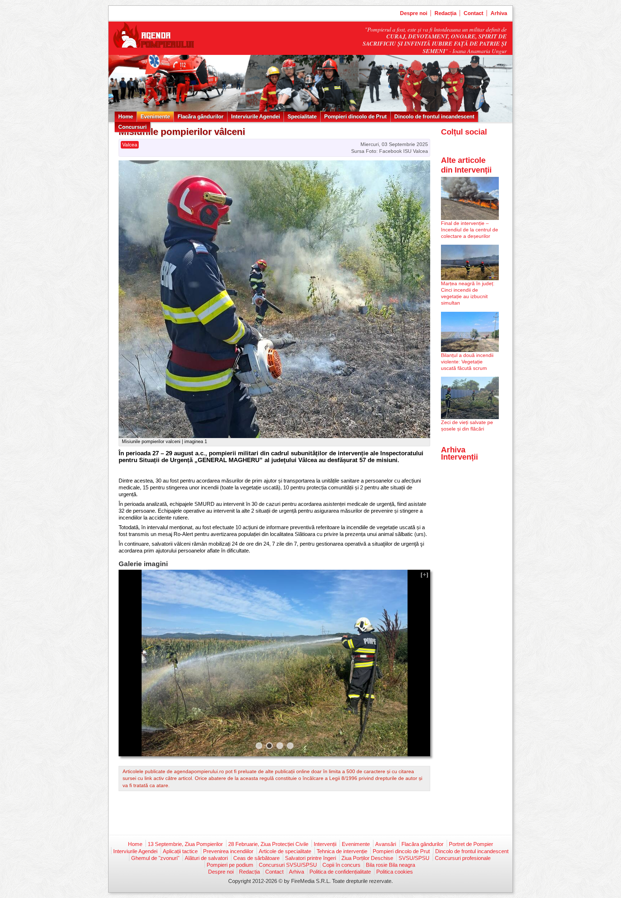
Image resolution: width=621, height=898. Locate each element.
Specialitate (302, 116)
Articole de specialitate (285, 851)
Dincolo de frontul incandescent (434, 116)
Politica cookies (394, 872)
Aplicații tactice (180, 851)
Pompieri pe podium (230, 865)
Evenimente (155, 116)
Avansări (385, 844)
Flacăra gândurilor (201, 116)
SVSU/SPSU (414, 858)
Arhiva (499, 13)
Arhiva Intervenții (459, 453)
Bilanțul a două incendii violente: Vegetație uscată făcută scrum (467, 361)
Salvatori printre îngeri (310, 858)
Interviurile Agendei (255, 116)
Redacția (445, 13)
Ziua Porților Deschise (367, 858)
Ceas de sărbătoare (256, 858)
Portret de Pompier (471, 844)
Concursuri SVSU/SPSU (288, 865)
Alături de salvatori (206, 858)
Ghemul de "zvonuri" (155, 858)
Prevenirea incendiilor (228, 851)
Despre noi (413, 13)
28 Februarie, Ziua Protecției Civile (268, 844)
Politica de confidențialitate (340, 872)
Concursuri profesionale (463, 858)
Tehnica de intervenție (342, 851)
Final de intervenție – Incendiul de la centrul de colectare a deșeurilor (469, 229)
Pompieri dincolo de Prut (355, 116)
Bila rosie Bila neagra (390, 865)
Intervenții (325, 844)
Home (125, 116)
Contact (473, 13)
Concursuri (132, 127)
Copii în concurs (341, 865)
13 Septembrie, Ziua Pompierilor (185, 844)
